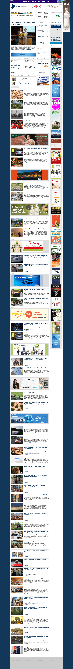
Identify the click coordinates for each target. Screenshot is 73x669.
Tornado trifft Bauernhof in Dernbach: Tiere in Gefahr (35, 504)
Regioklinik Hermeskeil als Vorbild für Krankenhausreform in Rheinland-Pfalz (36, 265)
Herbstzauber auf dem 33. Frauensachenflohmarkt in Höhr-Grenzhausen (36, 193)
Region (12, 12)
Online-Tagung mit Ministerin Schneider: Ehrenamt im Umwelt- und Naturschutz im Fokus (35, 608)
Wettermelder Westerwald (57, 40)
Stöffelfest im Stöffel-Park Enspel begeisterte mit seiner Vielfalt (36, 299)
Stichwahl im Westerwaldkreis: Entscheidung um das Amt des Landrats (36, 368)
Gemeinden (27, 15)
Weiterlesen (29, 49)
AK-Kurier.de (40, 13)
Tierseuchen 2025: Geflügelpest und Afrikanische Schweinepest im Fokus (34, 393)
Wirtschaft (20, 12)
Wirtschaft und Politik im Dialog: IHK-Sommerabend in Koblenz (35, 587)
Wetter (31, 15)
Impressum (46, 16)
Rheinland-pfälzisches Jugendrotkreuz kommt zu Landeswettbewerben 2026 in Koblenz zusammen (34, 121)
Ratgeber (23, 15)
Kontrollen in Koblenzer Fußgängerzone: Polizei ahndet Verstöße (35, 333)
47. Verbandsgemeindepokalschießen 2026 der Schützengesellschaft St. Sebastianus (33, 111)
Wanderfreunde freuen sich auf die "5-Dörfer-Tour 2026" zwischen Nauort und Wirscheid (36, 476)
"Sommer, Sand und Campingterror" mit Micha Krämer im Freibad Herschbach (30, 68)
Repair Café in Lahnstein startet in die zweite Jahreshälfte (36, 158)
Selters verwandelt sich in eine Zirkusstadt (24, 79)
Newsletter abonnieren (41, 72)
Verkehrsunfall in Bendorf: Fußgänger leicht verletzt (35, 559)
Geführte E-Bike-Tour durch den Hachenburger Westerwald (36, 627)
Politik (15, 12)
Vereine (24, 12)
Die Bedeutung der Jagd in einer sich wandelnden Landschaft (34, 541)
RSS (25, 662)
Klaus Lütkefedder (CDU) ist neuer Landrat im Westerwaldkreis (29, 63)
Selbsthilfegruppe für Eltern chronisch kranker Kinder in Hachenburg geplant (36, 403)
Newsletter (39, 16)
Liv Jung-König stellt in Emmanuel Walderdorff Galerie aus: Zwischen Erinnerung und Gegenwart (35, 184)
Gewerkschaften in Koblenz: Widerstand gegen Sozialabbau (34, 578)
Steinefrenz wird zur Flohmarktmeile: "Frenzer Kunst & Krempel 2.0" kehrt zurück (35, 486)
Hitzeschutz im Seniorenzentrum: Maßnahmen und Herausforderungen (34, 427)
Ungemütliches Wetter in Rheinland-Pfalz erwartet (34, 466)
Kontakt (45, 17)
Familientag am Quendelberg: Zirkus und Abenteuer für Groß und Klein (35, 219)
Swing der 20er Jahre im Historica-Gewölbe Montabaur (26, 83)
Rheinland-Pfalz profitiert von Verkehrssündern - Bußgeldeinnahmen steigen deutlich (34, 290)
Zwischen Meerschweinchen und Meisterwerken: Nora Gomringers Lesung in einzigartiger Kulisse (35, 359)
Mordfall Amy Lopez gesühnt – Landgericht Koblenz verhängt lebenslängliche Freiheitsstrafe (35, 617)
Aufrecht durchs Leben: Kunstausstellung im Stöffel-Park (36, 494)
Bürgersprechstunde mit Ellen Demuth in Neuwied (34, 647)
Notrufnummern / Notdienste (42, 71)
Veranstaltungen (19, 15)
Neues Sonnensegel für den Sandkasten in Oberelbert (35, 522)
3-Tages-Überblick (56, 37)
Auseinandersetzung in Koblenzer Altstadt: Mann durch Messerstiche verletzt (42, 26)
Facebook (40, 12)
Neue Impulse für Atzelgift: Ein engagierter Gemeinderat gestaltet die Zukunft (36, 569)
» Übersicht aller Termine (15, 86)
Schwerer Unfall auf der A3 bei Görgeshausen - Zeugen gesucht (42, 37)
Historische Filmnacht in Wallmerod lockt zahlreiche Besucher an (35, 514)
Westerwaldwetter (55, 39)
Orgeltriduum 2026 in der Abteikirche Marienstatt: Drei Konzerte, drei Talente (35, 448)
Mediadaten (46, 13)
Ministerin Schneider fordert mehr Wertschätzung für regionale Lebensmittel (35, 91)
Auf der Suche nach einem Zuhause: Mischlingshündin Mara (35, 551)
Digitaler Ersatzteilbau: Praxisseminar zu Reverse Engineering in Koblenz (34, 457)
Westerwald (14, 17)
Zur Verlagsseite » (15, 666)
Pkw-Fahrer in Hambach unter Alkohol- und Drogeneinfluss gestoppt (36, 149)
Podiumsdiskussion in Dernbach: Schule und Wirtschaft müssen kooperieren (36, 598)
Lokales (12, 15)
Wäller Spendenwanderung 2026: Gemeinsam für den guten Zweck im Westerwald (35, 229)
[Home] (11, 9)
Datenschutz (46, 15)
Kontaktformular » (52, 663)
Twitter (26, 663)
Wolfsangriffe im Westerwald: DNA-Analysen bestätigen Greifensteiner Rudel (36, 637)
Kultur (28, 12)
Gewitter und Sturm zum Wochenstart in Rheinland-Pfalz (36, 101)
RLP (31, 12)
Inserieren (45, 12)
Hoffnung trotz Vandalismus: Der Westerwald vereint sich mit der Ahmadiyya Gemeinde (36, 532)
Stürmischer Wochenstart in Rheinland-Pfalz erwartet (35, 255)
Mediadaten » (39, 664)
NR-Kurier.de (40, 15)
